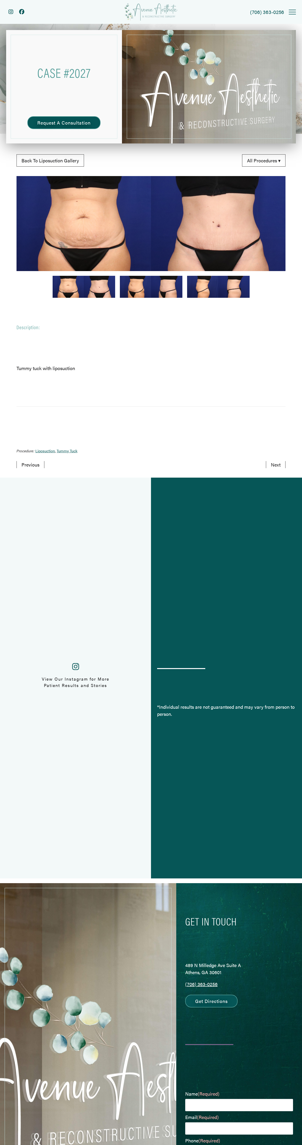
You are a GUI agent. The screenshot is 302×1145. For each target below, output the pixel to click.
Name (202, 1093)
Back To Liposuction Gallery (50, 160)
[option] (151, 223)
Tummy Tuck (67, 451)
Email (202, 1117)
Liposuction (45, 451)
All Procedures (262, 160)
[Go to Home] (150, 12)
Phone (202, 1140)
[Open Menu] (292, 12)
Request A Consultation (64, 122)
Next (276, 464)
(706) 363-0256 (201, 984)
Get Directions (211, 1001)
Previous (30, 464)
